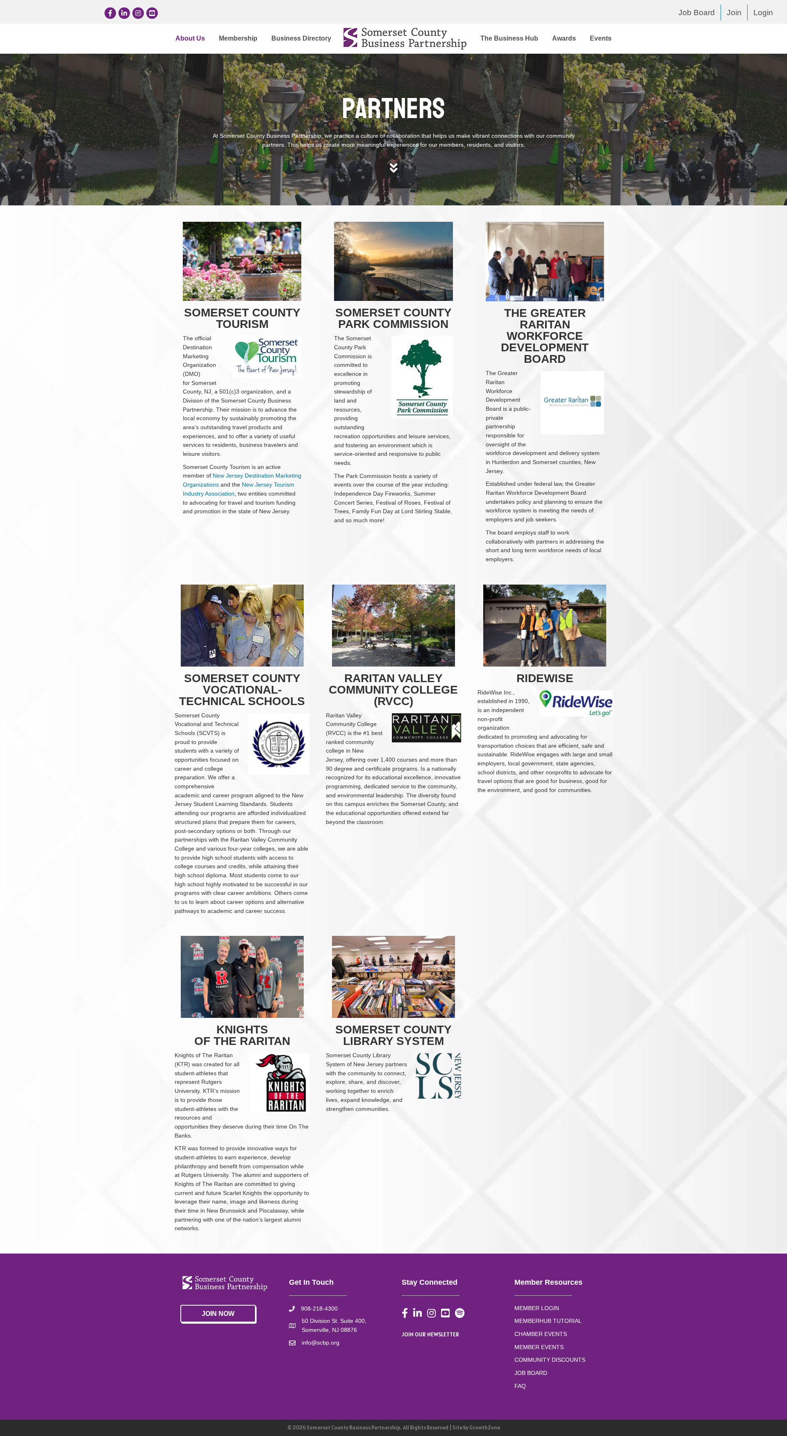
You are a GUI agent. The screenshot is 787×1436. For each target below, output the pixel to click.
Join (734, 12)
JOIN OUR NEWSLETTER (430, 1334)
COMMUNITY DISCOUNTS (549, 1359)
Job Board (696, 12)
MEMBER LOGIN (536, 1308)
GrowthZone (484, 1427)
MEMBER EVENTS (539, 1347)
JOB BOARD (530, 1373)
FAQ (520, 1386)
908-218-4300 (319, 1308)
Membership (238, 38)
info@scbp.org (320, 1342)
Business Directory (301, 38)
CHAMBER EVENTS (540, 1334)
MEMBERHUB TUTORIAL (548, 1321)
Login (763, 12)
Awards (564, 38)
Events (601, 38)
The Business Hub (509, 38)
